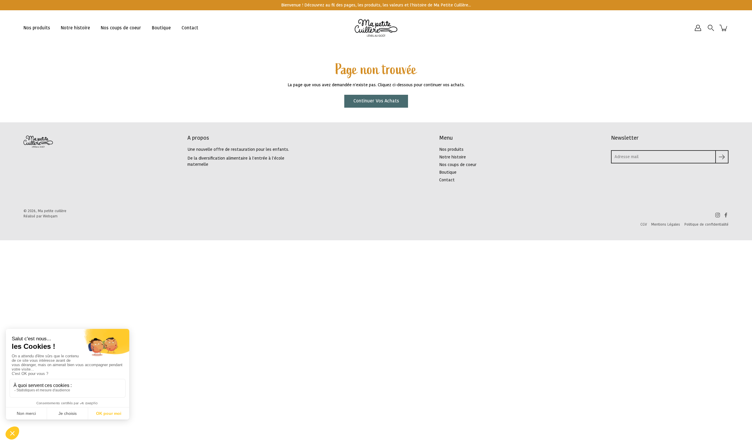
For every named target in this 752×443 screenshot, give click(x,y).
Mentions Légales (665, 224)
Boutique (161, 28)
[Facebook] (725, 215)
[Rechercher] (711, 28)
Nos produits (37, 28)
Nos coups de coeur (121, 28)
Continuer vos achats (376, 101)
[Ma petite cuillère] (376, 28)
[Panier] (723, 28)
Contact (190, 28)
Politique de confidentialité (706, 224)
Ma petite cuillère (52, 211)
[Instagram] (717, 215)
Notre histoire (75, 28)
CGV (643, 224)
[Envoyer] (721, 156)
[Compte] (698, 28)
